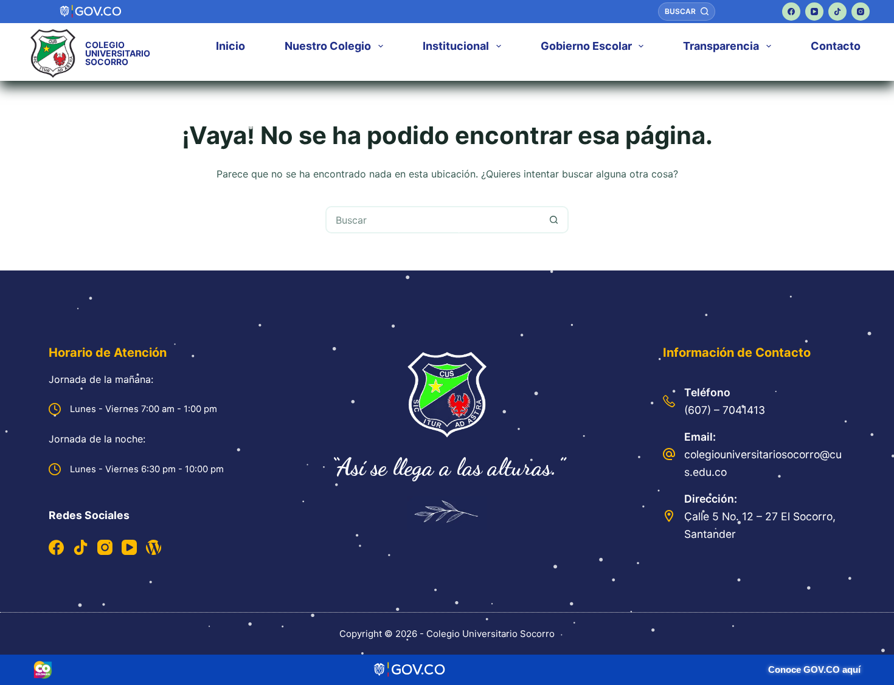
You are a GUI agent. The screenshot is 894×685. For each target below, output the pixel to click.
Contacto (836, 46)
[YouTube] (814, 11)
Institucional (456, 46)
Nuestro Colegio (328, 46)
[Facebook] (791, 11)
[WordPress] (153, 547)
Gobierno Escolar (586, 46)
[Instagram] (860, 11)
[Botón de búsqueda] (553, 219)
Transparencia (721, 46)
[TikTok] (837, 11)
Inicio (230, 46)
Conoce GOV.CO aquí (814, 669)
